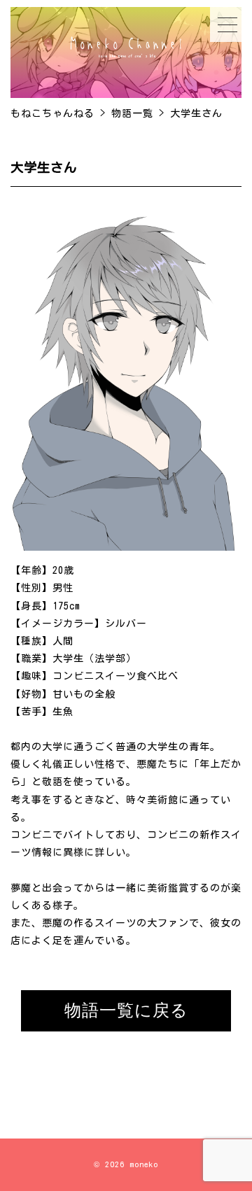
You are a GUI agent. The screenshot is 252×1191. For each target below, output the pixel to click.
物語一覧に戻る (126, 1010)
